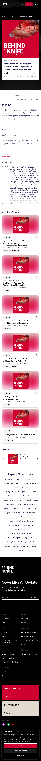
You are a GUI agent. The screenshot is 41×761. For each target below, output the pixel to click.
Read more (6, 157)
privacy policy (21, 739)
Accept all (20, 746)
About (4, 672)
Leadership (22, 542)
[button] (20, 234)
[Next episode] (37, 459)
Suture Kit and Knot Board (30, 640)
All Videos (24, 619)
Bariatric (19, 479)
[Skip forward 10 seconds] (17, 76)
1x (28, 77)
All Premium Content (28, 632)
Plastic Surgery (19, 508)
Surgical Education (29, 513)
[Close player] (35, 76)
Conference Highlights (25, 521)
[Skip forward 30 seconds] (20, 76)
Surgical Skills (29, 538)
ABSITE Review (7, 636)
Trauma (7, 404)
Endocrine (32, 492)
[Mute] (31, 76)
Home (4, 16)
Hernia (6, 291)
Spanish (21, 550)
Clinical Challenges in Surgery (20, 533)
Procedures (32, 508)
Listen (11, 16)
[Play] (13, 76)
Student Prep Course (9, 658)
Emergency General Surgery (15, 492)
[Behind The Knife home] (5, 4)
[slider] (20, 73)
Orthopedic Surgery (13, 504)
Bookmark (23, 99)
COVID (15, 487)
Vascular (11, 521)
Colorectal (8, 440)
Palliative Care (29, 504)
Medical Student (20, 529)
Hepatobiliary (8, 500)
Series (4, 623)
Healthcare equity (14, 538)
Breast (27, 479)
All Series (21, 16)
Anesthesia (8, 479)
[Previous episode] (3, 459)
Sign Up (29, 4)
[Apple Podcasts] (4, 725)
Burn (35, 479)
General (31, 16)
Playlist (23, 623)
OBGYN (34, 546)
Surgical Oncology (11, 251)
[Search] (15, 4)
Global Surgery (10, 367)
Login (20, 4)
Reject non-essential (20, 750)
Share (36, 99)
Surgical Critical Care (12, 513)
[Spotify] (8, 725)
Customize (20, 755)
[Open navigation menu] (35, 4)
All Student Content (9, 654)
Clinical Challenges (30, 483)
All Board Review (27, 636)
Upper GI (7, 329)
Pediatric (7, 508)
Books (23, 644)
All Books (5, 632)
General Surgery (13, 496)
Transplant (11, 542)
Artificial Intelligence (20, 546)
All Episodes (6, 619)
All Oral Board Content (29, 654)
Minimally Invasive (31, 500)
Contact (4, 676)
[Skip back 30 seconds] (5, 76)
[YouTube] (13, 725)
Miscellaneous (27, 525)
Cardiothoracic (13, 525)
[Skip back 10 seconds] (9, 76)
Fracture (7, 546)
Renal (32, 542)
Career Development (12, 483)
